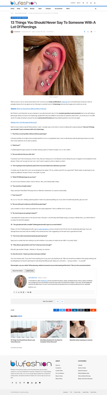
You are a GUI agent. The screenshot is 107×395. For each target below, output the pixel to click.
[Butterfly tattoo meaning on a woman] (83, 329)
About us (58, 365)
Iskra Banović (17, 31)
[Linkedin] (19, 292)
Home (12, 8)
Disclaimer (65, 392)
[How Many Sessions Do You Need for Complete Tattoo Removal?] (53, 329)
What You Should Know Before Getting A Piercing (28, 109)
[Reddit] (23, 292)
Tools (25, 8)
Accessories (58, 8)
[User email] (30, 292)
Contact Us (58, 368)
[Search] (95, 8)
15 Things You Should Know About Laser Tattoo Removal (23, 341)
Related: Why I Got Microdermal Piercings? (23, 122)
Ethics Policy (93, 392)
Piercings (64, 102)
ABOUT (78, 3)
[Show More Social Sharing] (94, 31)
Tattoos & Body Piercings (84, 376)
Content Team (59, 370)
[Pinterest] (21, 292)
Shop (18, 8)
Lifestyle (48, 8)
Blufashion (44, 280)
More (68, 8)
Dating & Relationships (83, 373)
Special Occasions (82, 370)
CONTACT (73, 3)
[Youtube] (28, 292)
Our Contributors (60, 373)
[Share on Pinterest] (91, 31)
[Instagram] (16, 292)
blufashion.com (32, 287)
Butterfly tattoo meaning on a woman (81, 340)
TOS (71, 392)
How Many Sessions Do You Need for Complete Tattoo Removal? (51, 341)
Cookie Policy (85, 392)
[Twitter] (26, 292)
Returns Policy (59, 376)
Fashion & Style (82, 368)
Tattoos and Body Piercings (21, 13)
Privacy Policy (77, 392)
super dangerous (44, 229)
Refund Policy (59, 378)
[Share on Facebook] (84, 31)
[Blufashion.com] (23, 3)
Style (40, 8)
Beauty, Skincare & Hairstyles (85, 378)
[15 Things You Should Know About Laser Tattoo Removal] (24, 329)
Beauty (32, 8)
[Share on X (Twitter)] (87, 31)
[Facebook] (14, 292)
